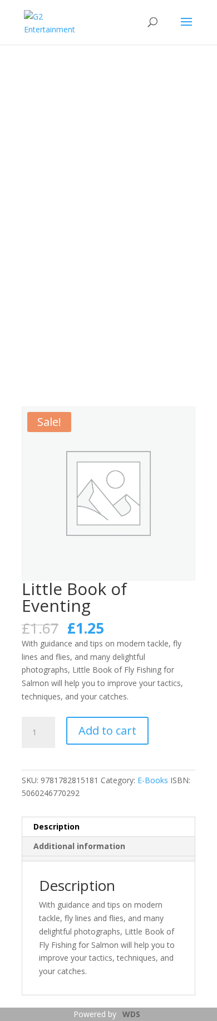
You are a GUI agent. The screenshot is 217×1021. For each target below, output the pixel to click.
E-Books (152, 780)
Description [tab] (56, 826)
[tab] (108, 858)
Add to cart (107, 730)
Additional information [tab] (79, 846)
